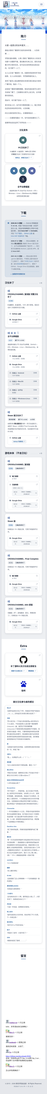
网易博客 (20, 264)
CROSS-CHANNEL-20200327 (23, 626)
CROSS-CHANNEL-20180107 (23, 493)
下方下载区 (18, 233)
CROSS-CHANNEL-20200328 (23, 543)
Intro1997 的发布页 (17, 236)
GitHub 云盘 (28, 233)
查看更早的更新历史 (18, 274)
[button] (23, 477)
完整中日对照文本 (16, 671)
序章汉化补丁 (29, 261)
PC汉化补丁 (23, 147)
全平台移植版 (23, 186)
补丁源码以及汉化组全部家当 (23, 666)
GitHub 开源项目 (18, 441)
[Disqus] (23, 990)
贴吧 (23, 690)
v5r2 (16, 488)
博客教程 (31, 671)
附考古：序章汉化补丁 (22, 158)
